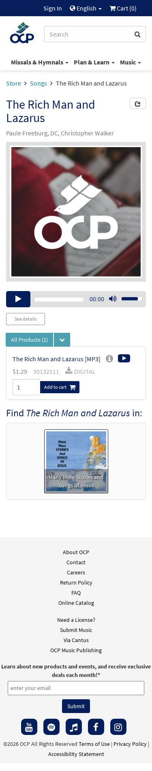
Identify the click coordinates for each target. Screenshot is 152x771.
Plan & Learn (92, 62)
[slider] (127, 296)
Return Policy (76, 582)
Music (128, 62)
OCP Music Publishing (76, 650)
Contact (76, 562)
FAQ (76, 592)
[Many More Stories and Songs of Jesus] (76, 460)
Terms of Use (94, 743)
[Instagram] (118, 727)
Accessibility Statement (76, 754)
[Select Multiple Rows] (62, 340)
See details (25, 319)
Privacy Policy (130, 743)
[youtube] (29, 727)
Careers (76, 572)
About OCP (76, 552)
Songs (38, 83)
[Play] (18, 299)
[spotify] (51, 727)
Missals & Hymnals (37, 62)
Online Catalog (76, 602)
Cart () (126, 8)
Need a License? (76, 619)
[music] (74, 727)
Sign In (52, 8)
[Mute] (112, 299)
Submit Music (76, 630)
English (86, 8)
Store (13, 83)
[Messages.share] (138, 103)
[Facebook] (96, 727)
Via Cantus (76, 640)
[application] (76, 299)
